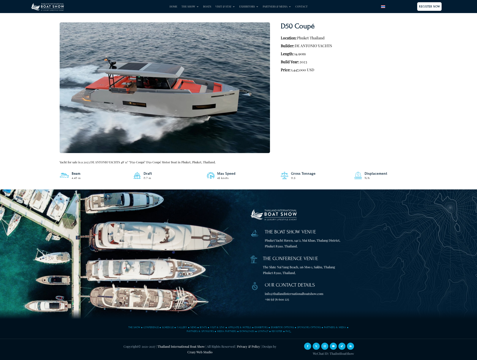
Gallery (182, 327)
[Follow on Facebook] (307, 346)
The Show (134, 327)
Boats (207, 6)
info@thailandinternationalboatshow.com (294, 294)
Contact (301, 6)
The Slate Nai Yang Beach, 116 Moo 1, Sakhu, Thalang (299, 267)
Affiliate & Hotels (239, 327)
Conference (151, 327)
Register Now (429, 6)
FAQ (288, 331)
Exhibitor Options (282, 327)
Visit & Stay (217, 327)
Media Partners (226, 331)
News (193, 327)
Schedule (168, 327)
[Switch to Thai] (383, 6)
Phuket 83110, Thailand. (279, 273)
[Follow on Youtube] (333, 346)
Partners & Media (335, 327)
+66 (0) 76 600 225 (277, 299)
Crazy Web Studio (199, 352)
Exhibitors (261, 327)
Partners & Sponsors (200, 331)
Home (173, 6)
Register (277, 331)
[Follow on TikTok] (341, 346)
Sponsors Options (309, 327)
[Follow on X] (316, 346)
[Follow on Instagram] (324, 346)
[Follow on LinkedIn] (350, 346)
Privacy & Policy (248, 346)
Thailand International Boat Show (181, 346)
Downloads (247, 331)
